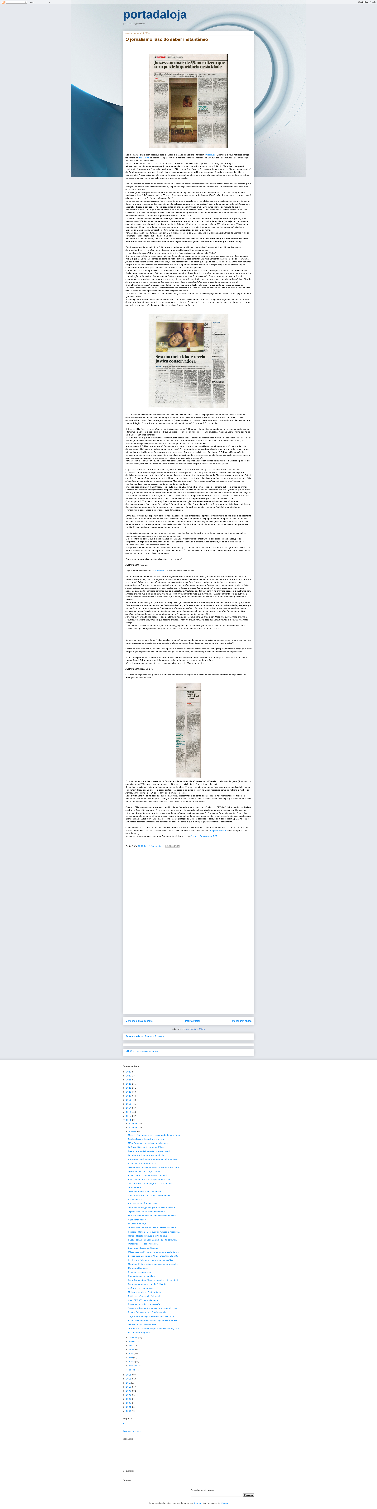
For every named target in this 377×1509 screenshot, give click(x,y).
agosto (132, 1341)
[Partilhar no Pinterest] (178, 846)
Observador (211, 155)
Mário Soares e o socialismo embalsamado (148, 1143)
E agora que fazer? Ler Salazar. (143, 1248)
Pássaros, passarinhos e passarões (144, 1304)
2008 (129, 1395)
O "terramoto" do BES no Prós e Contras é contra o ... (153, 1227)
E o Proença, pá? (136, 1199)
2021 (129, 1092)
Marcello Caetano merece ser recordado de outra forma (154, 1135)
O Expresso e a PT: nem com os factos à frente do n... (153, 1252)
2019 (129, 1100)
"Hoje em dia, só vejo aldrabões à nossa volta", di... (152, 1316)
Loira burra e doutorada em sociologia (146, 1155)
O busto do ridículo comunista (142, 1324)
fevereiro (133, 1365)
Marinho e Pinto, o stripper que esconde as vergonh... (153, 1264)
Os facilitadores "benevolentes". (143, 1244)
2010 (129, 1387)
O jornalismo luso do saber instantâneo (146, 1211)
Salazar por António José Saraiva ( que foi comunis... (152, 1240)
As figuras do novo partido (140, 1288)
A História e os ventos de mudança (141, 1051)
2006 (129, 1399)
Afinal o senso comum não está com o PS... (148, 1175)
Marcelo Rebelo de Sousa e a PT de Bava (147, 1236)
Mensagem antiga (242, 1021)
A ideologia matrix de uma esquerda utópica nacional (152, 1159)
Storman (197, 1503)
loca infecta (144, 158)
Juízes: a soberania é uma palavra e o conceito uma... (153, 1308)
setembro (133, 1337)
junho (131, 1349)
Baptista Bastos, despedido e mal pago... (147, 1139)
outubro (133, 1131)
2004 (129, 1407)
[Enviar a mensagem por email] (166, 846)
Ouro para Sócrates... (138, 1268)
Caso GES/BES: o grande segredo (144, 1300)
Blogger (224, 1503)
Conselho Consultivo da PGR (204, 836)
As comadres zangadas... (140, 1332)
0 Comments (155, 846)
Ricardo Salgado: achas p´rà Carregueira (147, 1312)
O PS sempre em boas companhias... (145, 1191)
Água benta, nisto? (137, 1220)
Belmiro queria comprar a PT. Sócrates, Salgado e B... (153, 1256)
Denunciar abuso (132, 1431)
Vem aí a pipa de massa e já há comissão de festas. (152, 1215)
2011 (128, 1383)
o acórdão (159, 570)
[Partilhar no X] (172, 846)
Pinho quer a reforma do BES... (142, 1163)
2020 (129, 1096)
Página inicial (192, 1021)
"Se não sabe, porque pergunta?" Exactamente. (150, 1183)
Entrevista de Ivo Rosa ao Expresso (145, 1036)
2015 (129, 1116)
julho (131, 1345)
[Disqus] (188, 892)
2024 (129, 1080)
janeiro (132, 1370)
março (132, 1361)
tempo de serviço (217, 830)
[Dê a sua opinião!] (169, 846)
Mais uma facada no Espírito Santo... (145, 1292)
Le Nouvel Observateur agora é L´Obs (146, 1147)
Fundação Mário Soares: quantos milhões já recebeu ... (154, 1232)
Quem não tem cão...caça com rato (144, 1171)
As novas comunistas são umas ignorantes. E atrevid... (153, 1320)
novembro (134, 1127)
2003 (129, 1411)
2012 (129, 1379)
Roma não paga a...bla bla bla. (142, 1276)
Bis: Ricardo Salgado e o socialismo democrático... (151, 1260)
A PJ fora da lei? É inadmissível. (143, 1203)
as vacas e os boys (137, 1224)
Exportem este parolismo (139, 1272)
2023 (129, 1084)
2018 (129, 1104)
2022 (129, 1088)
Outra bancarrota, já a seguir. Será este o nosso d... (152, 1207)
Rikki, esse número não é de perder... (145, 1296)
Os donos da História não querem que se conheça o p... (154, 1328)
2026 (129, 1072)
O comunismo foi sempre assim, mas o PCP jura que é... (154, 1167)
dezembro (134, 1123)
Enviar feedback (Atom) (194, 1029)
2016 (129, 1112)
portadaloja (155, 14)
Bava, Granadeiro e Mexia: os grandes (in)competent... (154, 1280)
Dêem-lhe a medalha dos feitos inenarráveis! (149, 1151)
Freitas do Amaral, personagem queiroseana (149, 1179)
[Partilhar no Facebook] (175, 846)
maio (131, 1353)
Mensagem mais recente (139, 1021)
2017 (129, 1108)
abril (131, 1357)
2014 (129, 1120)
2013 (129, 1375)
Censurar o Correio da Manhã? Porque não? (149, 1195)
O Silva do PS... (135, 1187)
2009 (129, 1391)
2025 (129, 1076)
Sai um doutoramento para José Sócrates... (148, 1284)
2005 (129, 1403)
